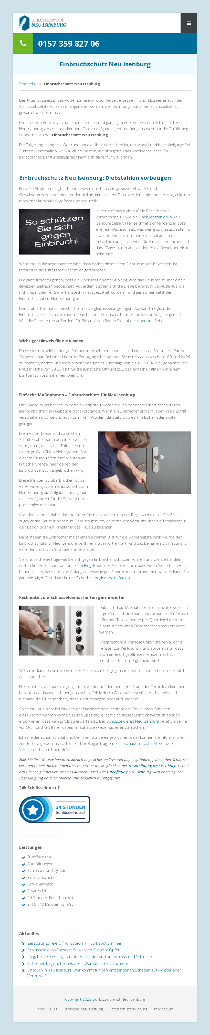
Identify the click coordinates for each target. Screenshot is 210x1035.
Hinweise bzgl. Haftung (83, 1008)
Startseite (27, 83)
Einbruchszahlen (153, 216)
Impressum (163, 1008)
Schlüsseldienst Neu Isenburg (133, 721)
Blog (87, 565)
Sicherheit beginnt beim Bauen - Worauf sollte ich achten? (77, 963)
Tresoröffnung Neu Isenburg (152, 765)
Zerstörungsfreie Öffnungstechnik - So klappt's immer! (74, 943)
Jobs (40, 1008)
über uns (145, 320)
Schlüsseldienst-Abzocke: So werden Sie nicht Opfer (73, 949)
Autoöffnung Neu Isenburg (129, 771)
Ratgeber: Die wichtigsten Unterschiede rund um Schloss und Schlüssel (90, 956)
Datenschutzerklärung (128, 1008)
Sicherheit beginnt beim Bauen (103, 577)
